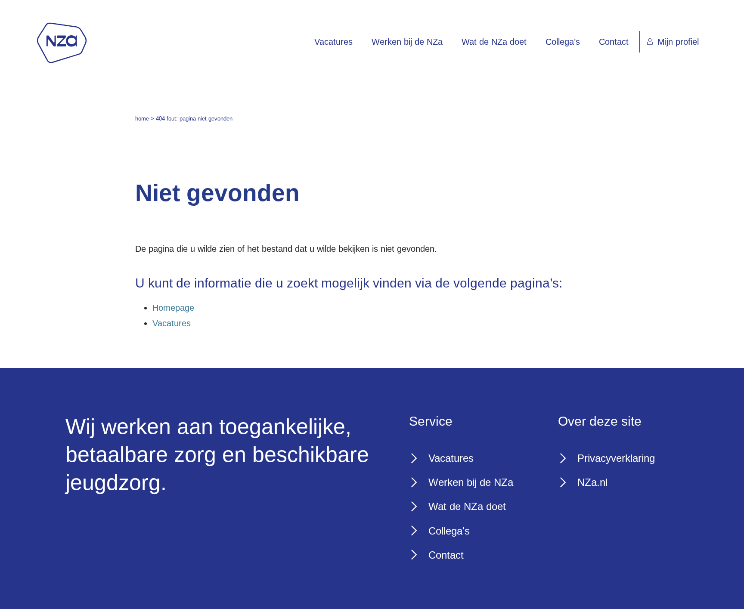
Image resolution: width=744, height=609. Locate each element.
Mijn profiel (678, 41)
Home (142, 118)
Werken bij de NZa (407, 41)
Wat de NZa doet (494, 41)
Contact (614, 41)
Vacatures (333, 41)
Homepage (173, 307)
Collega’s (563, 41)
